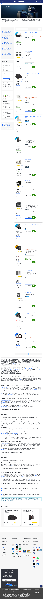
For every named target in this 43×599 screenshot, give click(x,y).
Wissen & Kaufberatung (27, 538)
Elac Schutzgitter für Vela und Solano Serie (32, 73)
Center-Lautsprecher (7, 31)
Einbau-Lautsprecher (7, 48)
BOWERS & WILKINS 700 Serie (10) (8, 116)
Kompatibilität (5, 406)
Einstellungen (37, 594)
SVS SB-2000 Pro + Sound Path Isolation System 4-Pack (33, 313)
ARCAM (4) (6, 67)
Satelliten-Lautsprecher (8, 43)
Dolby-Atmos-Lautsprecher (6, 45)
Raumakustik (5, 449)
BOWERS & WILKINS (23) (7, 71)
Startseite (2, 3)
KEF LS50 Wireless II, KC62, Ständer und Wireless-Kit (33, 117)
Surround (3, 402)
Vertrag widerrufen (17, 556)
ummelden (10, 585)
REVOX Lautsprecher (7, 126)
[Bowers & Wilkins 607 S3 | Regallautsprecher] (18, 273)
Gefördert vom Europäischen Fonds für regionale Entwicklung (27, 554)
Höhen (19, 379)
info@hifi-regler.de (15, 363)
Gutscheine (4, 544)
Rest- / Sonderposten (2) (7, 107)
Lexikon (3, 549)
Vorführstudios (15, 538)
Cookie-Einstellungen (24, 593)
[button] (3, 517)
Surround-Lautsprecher (5, 400)
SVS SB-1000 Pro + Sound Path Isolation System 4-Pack (33, 225)
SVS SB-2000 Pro (28, 292)
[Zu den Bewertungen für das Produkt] (19, 57)
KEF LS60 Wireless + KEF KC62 (30, 137)
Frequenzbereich (15, 433)
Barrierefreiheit (36, 541)
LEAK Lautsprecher (7, 124)
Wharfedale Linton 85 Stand (30, 333)
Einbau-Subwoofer (7, 49)
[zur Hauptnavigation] (2, 1)
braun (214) (7, 99)
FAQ (2, 551)
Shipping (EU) (4, 538)
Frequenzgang (5, 433)
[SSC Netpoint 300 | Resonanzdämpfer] (18, 183)
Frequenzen (25, 421)
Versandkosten (18, 85)
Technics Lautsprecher (8, 128)
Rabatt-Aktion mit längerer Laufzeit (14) (7, 104)
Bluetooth (36, 475)
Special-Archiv (25, 544)
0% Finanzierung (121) (7, 85)
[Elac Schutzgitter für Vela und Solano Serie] (18, 76)
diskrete (12, 465)
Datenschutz (36, 538)
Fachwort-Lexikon (26, 541)
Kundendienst (4, 552)
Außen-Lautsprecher (7, 55)
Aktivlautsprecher (7, 32)
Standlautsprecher (7, 28)
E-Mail (40, 369)
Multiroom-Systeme (22, 476)
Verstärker (23, 428)
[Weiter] (37, 354)
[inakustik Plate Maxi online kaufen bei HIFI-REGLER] (18, 54)
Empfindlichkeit (10, 394)
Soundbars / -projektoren (6, 38)
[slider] (3, 78)
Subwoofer (6, 47)
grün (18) (7, 95)
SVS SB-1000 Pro (28, 202)
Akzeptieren (36, 589)
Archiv (16, 585)
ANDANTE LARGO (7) (8, 66)
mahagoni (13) (8, 96)
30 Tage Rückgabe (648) (8, 87)
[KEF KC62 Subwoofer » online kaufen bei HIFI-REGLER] (18, 97)
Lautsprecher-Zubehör (8, 57)
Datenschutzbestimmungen (21, 597)
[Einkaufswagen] (40, 1)
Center (14, 402)
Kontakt (35, 544)
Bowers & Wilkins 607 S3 (29, 245)
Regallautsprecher (7, 30)
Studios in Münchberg (29, 368)
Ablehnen (37, 592)
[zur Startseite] (19, 1)
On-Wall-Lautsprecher (7, 53)
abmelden (5, 585)
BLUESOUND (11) (7, 69)
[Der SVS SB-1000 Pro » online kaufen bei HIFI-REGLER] (18, 205)
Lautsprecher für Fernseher (7, 40)
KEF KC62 (26, 94)
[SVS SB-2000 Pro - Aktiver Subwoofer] (18, 295)
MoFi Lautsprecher (7, 125)
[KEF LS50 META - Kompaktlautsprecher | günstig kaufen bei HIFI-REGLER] (18, 162)
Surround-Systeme (7, 42)
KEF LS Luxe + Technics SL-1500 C (31, 32)
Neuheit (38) (7, 88)
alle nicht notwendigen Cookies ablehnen (21, 596)
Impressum (28, 597)
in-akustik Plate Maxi (28, 51)
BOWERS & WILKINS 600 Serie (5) (8, 113)
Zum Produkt (28, 66)
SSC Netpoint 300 (28, 180)
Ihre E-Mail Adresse (8, 580)
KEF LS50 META (28, 159)
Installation (4, 555)
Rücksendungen (4, 541)
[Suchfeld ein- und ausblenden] (36, 1)
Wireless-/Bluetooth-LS (8, 54)
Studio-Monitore (6, 33)
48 (35, 354)
